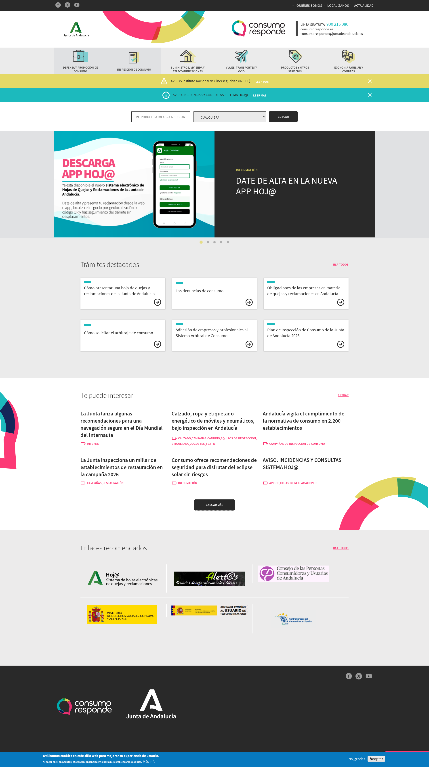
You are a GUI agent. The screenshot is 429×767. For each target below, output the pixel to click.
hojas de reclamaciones (298, 483)
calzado (184, 438)
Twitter (67, 5)
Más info (149, 762)
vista (122, 293)
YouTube (77, 5)
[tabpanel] (214, 184)
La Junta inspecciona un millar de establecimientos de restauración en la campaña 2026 (121, 467)
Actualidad (364, 5)
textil (210, 444)
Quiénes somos (309, 5)
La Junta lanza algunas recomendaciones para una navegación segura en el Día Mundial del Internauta (121, 424)
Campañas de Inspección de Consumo (297, 444)
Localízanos (338, 5)
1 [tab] (201, 242)
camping (213, 438)
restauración (113, 483)
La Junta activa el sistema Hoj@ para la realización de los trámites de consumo (124, 134)
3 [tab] (214, 242)
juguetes (197, 444)
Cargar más (214, 505)
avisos (274, 483)
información (187, 483)
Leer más (262, 82)
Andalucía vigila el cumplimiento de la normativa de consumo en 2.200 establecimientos (303, 420)
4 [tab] (221, 242)
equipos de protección (238, 438)
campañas (199, 438)
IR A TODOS (341, 264)
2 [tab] (208, 242)
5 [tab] (228, 242)
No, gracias (357, 759)
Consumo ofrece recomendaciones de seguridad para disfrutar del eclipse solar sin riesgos (214, 467)
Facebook (58, 5)
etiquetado (180, 444)
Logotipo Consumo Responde (258, 28)
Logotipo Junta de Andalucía (76, 29)
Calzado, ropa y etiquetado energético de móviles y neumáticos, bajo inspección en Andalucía (213, 420)
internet (94, 444)
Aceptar (376, 759)
